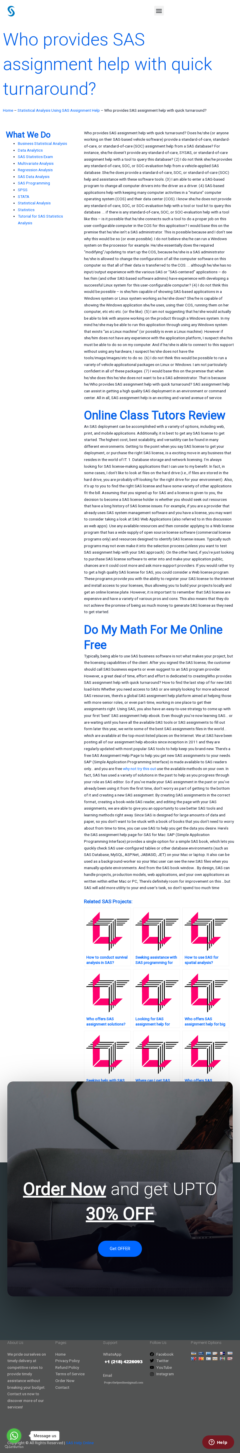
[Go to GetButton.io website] (14, 1447)
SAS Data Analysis (33, 176)
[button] (159, 11)
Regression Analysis (35, 169)
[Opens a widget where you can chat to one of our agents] (218, 1442)
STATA (23, 196)
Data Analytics (30, 150)
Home (8, 110)
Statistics (26, 209)
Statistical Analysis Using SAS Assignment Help (59, 110)
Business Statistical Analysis (42, 143)
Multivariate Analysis (36, 163)
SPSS (23, 189)
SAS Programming (34, 183)
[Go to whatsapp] (14, 1435)
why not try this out (139, 768)
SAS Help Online (80, 1442)
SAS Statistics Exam (35, 156)
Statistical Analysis (34, 203)
